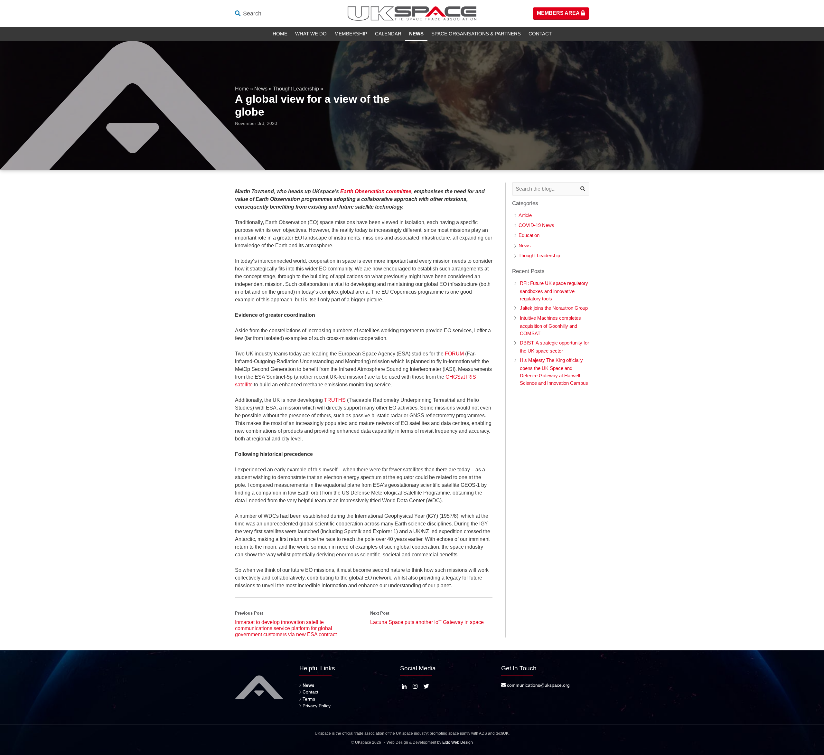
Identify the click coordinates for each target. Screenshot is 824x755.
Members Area (559, 13)
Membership (350, 33)
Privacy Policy (317, 705)
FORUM (454, 353)
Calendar (388, 33)
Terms (309, 699)
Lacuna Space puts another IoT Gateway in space (427, 622)
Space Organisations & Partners (476, 33)
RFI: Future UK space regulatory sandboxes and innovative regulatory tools (554, 290)
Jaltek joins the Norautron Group (554, 308)
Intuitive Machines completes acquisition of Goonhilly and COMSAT (550, 325)
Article (525, 215)
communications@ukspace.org (538, 685)
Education (529, 235)
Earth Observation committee (375, 191)
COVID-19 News (536, 225)
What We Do (311, 33)
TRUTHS (335, 400)
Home (280, 33)
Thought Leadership (296, 88)
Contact (540, 33)
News (416, 33)
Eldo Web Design (457, 742)
